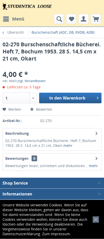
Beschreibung (17, 133)
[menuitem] (13, 19)
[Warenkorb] (96, 19)
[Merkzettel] (71, 19)
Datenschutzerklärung (21, 233)
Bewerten (43, 109)
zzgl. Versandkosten (31, 81)
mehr (67, 145)
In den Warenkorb (67, 98)
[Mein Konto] (84, 19)
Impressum (60, 233)
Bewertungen (17, 158)
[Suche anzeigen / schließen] (59, 19)
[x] (95, 218)
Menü (18, 19)
